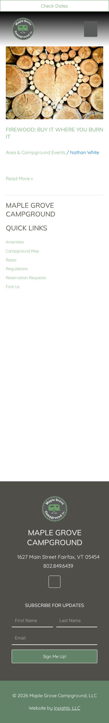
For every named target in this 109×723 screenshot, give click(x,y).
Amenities (15, 241)
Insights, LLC (67, 708)
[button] (90, 29)
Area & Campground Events (35, 152)
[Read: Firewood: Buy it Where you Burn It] (54, 82)
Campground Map (22, 250)
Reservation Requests (26, 277)
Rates (11, 259)
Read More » (19, 178)
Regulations (17, 268)
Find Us (12, 286)
